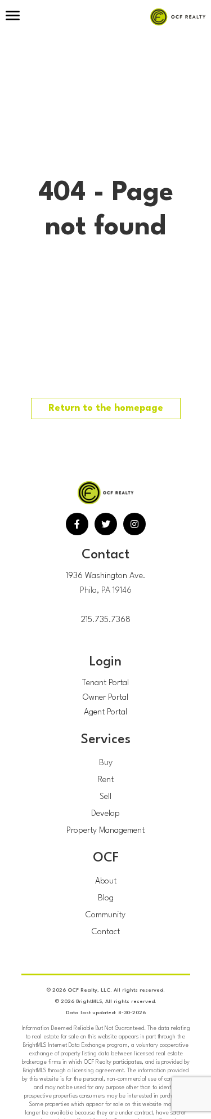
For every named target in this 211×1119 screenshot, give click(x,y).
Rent (105, 780)
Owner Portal (105, 698)
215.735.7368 (106, 620)
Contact (106, 932)
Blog (106, 898)
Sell (105, 797)
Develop (105, 814)
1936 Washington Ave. (106, 576)
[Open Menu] (13, 17)
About (105, 881)
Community (105, 915)
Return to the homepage (105, 408)
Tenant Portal (105, 683)
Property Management (105, 831)
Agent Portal (105, 712)
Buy (106, 763)
